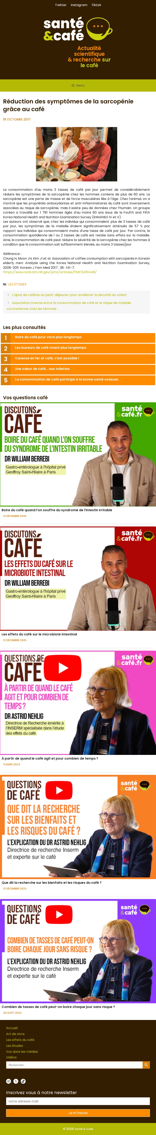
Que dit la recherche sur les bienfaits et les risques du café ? (52, 882)
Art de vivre (15, 1034)
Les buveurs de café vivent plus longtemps (50, 347)
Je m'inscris (78, 1113)
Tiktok (96, 5)
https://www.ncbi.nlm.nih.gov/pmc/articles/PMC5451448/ (50, 272)
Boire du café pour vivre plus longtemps (48, 337)
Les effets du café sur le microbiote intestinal (39, 634)
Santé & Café (84, 1129)
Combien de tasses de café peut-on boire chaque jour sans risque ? (58, 1007)
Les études (17, 284)
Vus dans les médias (22, 1051)
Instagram (79, 5)
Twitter (61, 5)
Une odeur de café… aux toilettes (42, 368)
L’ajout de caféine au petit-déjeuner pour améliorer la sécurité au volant (69, 295)
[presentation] (78, 454)
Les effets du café (20, 1039)
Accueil (12, 1028)
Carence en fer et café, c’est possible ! (47, 358)
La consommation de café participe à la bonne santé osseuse (67, 379)
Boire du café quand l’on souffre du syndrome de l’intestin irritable (57, 510)
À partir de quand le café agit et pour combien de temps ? (50, 758)
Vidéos (11, 1057)
